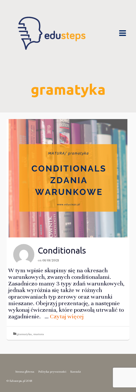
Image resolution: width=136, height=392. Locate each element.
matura (38, 334)
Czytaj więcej (67, 316)
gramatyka (24, 334)
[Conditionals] (68, 178)
